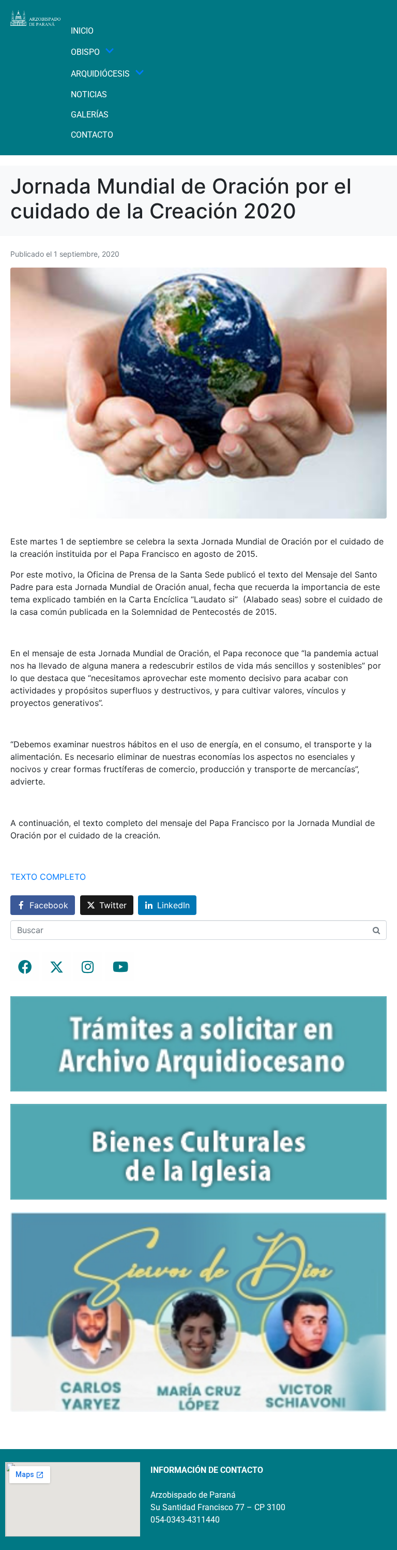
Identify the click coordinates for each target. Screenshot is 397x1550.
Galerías (90, 115)
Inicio (82, 31)
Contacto (92, 135)
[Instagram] (87, 966)
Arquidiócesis (100, 74)
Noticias (89, 94)
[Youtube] (119, 966)
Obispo (85, 52)
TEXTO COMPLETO (48, 877)
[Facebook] (24, 966)
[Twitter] (56, 966)
